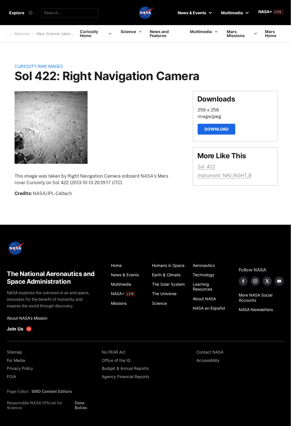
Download (216, 129)
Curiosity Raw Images (39, 66)
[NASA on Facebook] (243, 281)
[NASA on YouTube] (279, 281)
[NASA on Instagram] (255, 281)
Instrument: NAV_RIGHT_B (225, 175)
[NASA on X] (267, 281)
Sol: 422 (206, 166)
